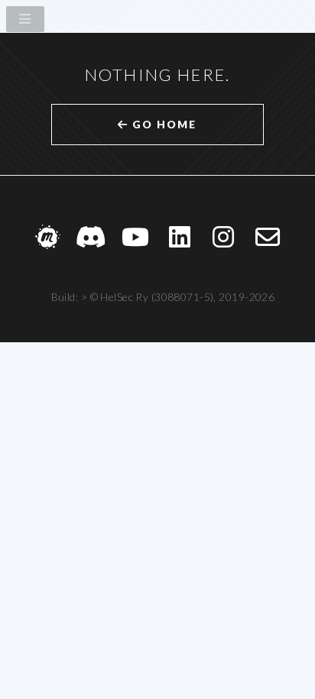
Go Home (162, 124)
